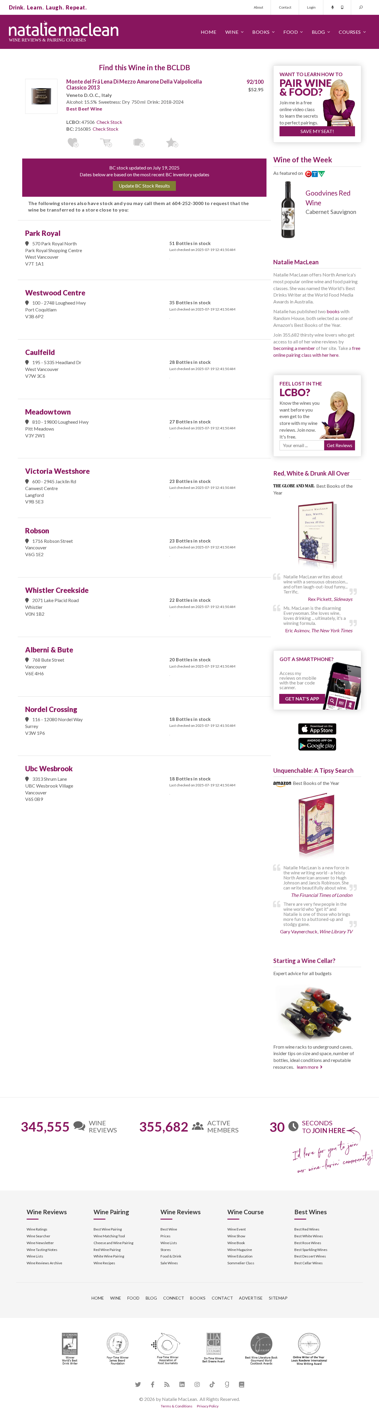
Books (261, 32)
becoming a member (294, 348)
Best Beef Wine (84, 108)
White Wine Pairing (109, 1256)
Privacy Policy (208, 1406)
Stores (165, 1249)
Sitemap (278, 1297)
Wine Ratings (37, 1229)
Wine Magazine (239, 1249)
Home (208, 32)
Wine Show (236, 1236)
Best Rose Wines (307, 1243)
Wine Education (240, 1256)
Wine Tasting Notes (42, 1249)
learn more (307, 1067)
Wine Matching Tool (109, 1236)
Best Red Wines (306, 1229)
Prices (165, 1236)
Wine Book (236, 1243)
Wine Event (236, 1229)
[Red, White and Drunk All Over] (317, 536)
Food (290, 32)
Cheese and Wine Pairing (113, 1243)
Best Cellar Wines (308, 1263)
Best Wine (168, 1229)
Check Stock (109, 122)
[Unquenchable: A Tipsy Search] (317, 827)
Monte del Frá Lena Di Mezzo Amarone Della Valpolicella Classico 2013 (134, 84)
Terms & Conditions (176, 1406)
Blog (318, 32)
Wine (232, 32)
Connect (173, 1297)
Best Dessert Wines (310, 1256)
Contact (285, 7)
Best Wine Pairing (108, 1229)
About (258, 7)
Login (311, 7)
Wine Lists (35, 1256)
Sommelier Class (240, 1263)
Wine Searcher (38, 1236)
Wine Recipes (104, 1263)
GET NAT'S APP (302, 698)
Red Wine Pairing (107, 1249)
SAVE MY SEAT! (317, 131)
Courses (350, 32)
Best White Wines (308, 1236)
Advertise (251, 1297)
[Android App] (317, 743)
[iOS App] (317, 728)
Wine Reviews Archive (44, 1263)
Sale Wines (169, 1263)
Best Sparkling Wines (310, 1249)
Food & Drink (170, 1256)
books (333, 311)
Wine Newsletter (40, 1243)
